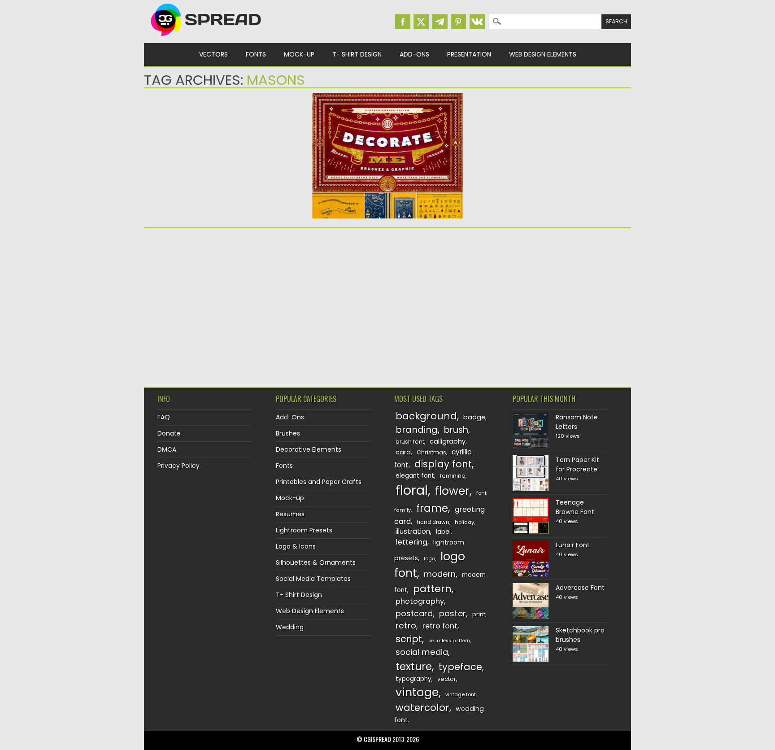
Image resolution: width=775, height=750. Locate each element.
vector (446, 679)
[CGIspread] (206, 38)
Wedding (290, 627)
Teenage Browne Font (575, 507)
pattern (432, 589)
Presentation (469, 54)
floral (412, 490)
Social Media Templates (313, 578)
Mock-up (299, 54)
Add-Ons (414, 54)
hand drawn (433, 522)
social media (422, 652)
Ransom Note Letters (577, 422)
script (409, 638)
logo (429, 558)
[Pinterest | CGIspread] (458, 21)
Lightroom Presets (304, 530)
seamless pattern (449, 640)
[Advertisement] (222, 304)
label (443, 532)
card (403, 452)
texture (414, 666)
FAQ (163, 417)
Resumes (290, 514)
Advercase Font (580, 587)
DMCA (166, 449)
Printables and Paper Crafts (318, 481)
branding (417, 429)
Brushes (288, 433)
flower (452, 491)
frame (432, 508)
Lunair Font (573, 545)
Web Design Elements (542, 54)
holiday (464, 522)
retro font (439, 626)
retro (406, 625)
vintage (417, 692)
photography (420, 601)
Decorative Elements (308, 449)
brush (456, 430)
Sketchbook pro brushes (580, 635)
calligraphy (448, 441)
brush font (410, 441)
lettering (411, 542)
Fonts (256, 54)
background (426, 416)
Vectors (213, 54)
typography (413, 679)
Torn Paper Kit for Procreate (577, 464)
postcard (414, 613)
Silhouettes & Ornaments (316, 562)
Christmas (431, 452)
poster (452, 613)
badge (474, 417)
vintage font (460, 694)
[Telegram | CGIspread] (440, 21)
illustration (413, 531)
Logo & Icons (296, 546)
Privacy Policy (178, 465)
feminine (453, 475)
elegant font (415, 475)
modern (440, 574)
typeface (460, 666)
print (478, 614)
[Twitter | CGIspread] (421, 21)
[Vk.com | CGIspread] (477, 21)
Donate (169, 433)
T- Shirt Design (357, 54)
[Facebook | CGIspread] (402, 21)
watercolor (422, 708)
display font (443, 464)
